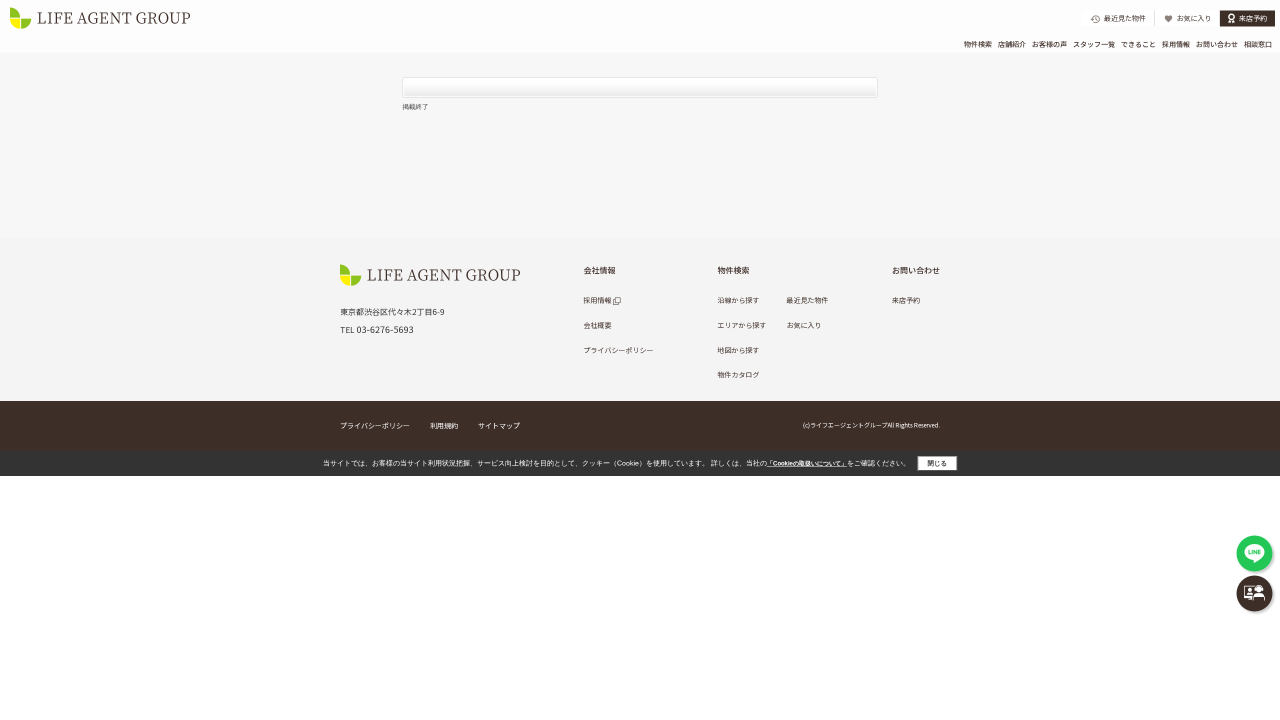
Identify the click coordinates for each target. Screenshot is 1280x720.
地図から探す (739, 350)
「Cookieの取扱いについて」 (807, 463)
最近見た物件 (807, 300)
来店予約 (906, 300)
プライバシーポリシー (619, 350)
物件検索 (978, 44)
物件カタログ (739, 375)
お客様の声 (1049, 44)
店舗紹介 (1012, 44)
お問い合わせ (1217, 44)
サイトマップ (499, 425)
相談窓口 (1258, 44)
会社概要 (598, 325)
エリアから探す (742, 325)
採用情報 (1176, 44)
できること (1138, 44)
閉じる (937, 463)
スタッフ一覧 (1094, 44)
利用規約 (444, 425)
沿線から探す (739, 300)
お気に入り (804, 325)
